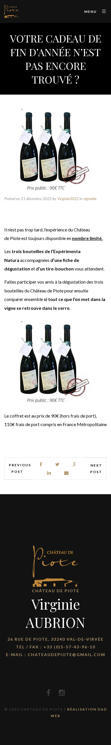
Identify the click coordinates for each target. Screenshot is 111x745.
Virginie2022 (68, 198)
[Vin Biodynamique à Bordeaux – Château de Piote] (11, 11)
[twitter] (58, 464)
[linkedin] (49, 473)
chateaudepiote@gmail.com (66, 654)
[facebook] (41, 464)
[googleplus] (74, 464)
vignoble (89, 198)
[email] (66, 473)
